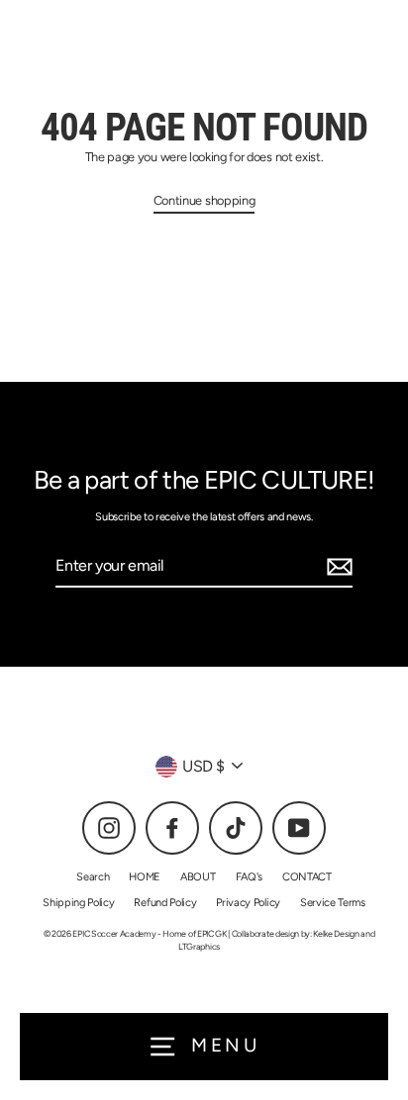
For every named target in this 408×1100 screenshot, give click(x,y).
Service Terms (332, 902)
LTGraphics (199, 946)
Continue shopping (204, 200)
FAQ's (249, 877)
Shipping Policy (78, 902)
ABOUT (197, 877)
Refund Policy (165, 902)
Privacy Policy (248, 902)
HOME (144, 877)
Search (92, 877)
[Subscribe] (337, 567)
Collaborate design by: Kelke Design (295, 933)
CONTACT (307, 877)
